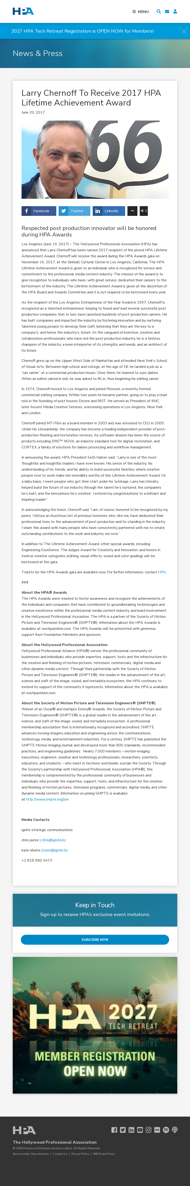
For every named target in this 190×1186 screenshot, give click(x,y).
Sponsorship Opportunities (31, 1154)
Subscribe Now (95, 940)
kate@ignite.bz (56, 850)
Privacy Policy (80, 1154)
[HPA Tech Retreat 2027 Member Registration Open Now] (95, 1025)
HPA (162, 572)
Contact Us (60, 1154)
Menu (143, 11)
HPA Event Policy (104, 1154)
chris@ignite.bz (54, 840)
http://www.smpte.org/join (47, 799)
